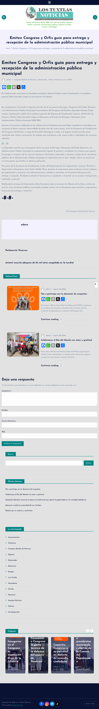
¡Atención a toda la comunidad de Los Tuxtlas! (23, 505)
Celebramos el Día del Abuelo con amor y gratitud (24, 494)
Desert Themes (17, 705)
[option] (15, 655)
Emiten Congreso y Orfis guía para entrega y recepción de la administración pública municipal (53, 48)
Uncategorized (13, 612)
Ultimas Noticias (55, 80)
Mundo (11, 589)
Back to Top (90, 704)
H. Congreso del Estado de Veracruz (81, 211)
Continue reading (50, 319)
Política (11, 606)
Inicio (8, 48)
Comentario (7, 391)
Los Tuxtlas (12, 577)
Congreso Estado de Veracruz (25, 80)
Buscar (11, 454)
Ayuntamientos (14, 537)
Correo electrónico (9, 421)
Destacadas (42, 80)
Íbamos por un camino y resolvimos (18, 510)
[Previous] (87, 631)
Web (3, 432)
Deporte (11, 554)
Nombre (5, 410)
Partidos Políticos (15, 600)
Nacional (11, 595)
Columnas (12, 543)
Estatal (11, 572)
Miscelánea (12, 583)
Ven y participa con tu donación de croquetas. (23, 489)
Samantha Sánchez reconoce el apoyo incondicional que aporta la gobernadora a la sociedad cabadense (45, 500)
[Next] (92, 631)
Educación (12, 566)
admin (8, 80)
